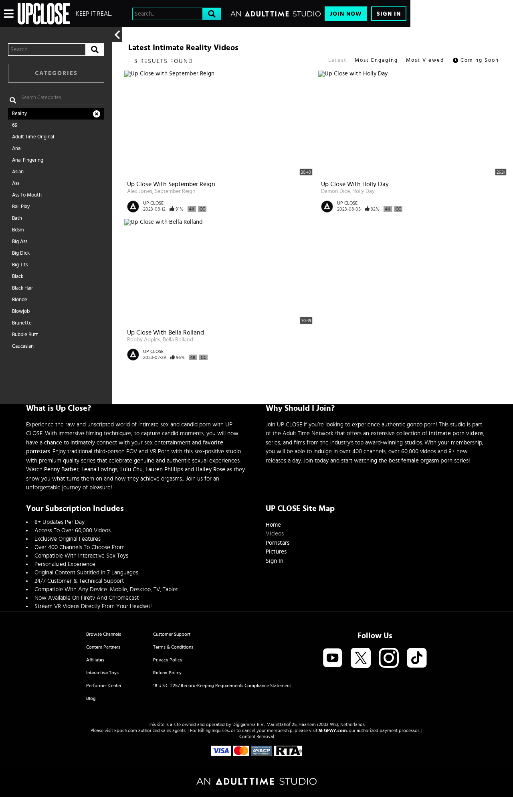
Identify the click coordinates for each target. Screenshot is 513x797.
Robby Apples (143, 340)
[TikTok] (417, 658)
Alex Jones (139, 191)
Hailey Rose (210, 469)
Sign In (389, 14)
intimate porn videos (456, 433)
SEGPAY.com (333, 730)
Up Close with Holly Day (355, 184)
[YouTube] (333, 658)
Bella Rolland (178, 340)
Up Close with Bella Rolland (165, 332)
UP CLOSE (153, 203)
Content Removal (256, 736)
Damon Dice (335, 191)
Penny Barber (61, 469)
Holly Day (363, 191)
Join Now (346, 14)
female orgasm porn (426, 461)
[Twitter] (361, 658)
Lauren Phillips (164, 469)
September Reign (175, 191)
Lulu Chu (131, 469)
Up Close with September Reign (171, 184)
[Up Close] (44, 13)
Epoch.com (125, 730)
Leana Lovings (99, 469)
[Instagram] (389, 658)
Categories (56, 73)
